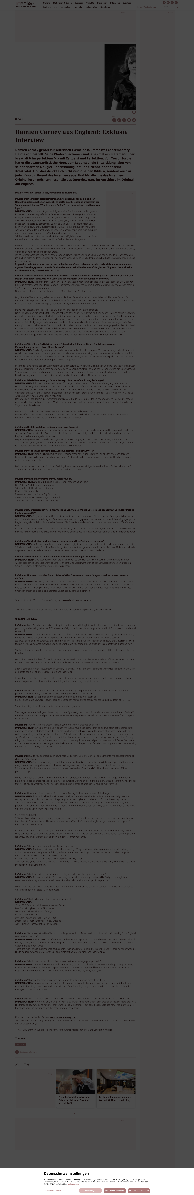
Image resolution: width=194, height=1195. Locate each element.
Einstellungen (90, 1190)
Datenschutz (49, 1190)
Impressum (60, 1190)
